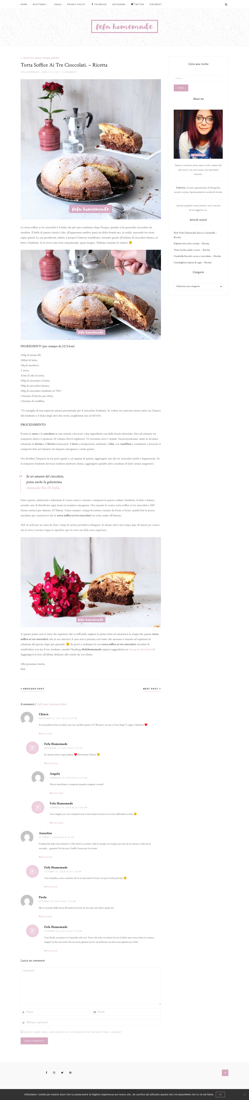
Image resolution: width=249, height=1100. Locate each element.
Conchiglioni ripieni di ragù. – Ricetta (192, 262)
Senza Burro (51, 58)
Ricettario (39, 4)
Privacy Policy (76, 4)
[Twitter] (62, 1072)
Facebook (148, 649)
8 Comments (69, 72)
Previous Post (33, 688)
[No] (244, 1094)
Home (24, 4)
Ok (220, 1094)
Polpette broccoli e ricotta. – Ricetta (191, 243)
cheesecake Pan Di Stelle (42, 487)
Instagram (118, 4)
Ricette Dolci (33, 58)
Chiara (43, 714)
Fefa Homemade (30, 72)
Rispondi (47, 733)
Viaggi (58, 4)
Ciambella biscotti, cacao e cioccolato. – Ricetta (197, 256)
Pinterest (156, 4)
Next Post (151, 688)
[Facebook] (46, 1072)
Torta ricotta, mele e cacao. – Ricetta (192, 250)
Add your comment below (52, 704)
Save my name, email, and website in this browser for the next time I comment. (73, 1032)
